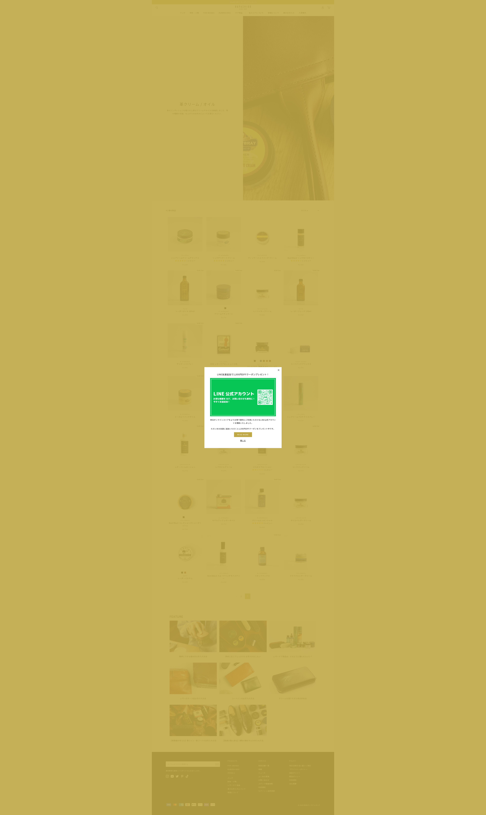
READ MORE (243, 434)
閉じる (243, 440)
